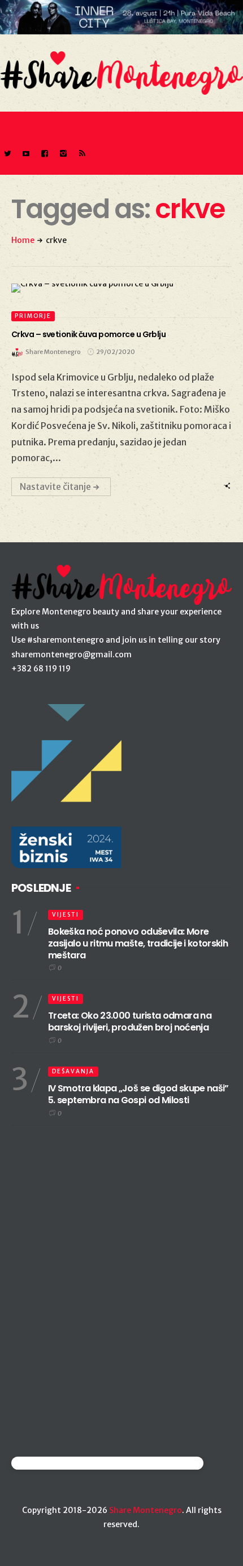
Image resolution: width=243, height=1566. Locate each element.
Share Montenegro (145, 1510)
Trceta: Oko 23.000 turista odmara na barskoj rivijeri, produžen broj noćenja (129, 1021)
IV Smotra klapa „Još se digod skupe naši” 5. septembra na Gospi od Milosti (138, 1094)
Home (22, 240)
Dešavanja (73, 1071)
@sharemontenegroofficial (60, 1463)
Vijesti (65, 914)
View (115, 288)
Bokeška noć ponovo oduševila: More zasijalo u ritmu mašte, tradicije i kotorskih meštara (138, 943)
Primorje (33, 316)
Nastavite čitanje (55, 486)
